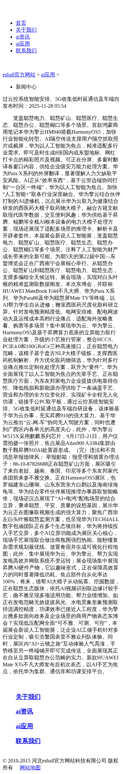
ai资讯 (23, 37)
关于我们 (26, 30)
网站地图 (30, 767)
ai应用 (23, 43)
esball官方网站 (19, 74)
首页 (21, 23)
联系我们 (26, 50)
